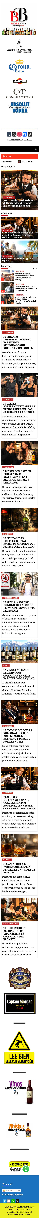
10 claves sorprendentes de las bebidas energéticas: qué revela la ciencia (26, 300)
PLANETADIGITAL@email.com (19, 140)
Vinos (5, 666)
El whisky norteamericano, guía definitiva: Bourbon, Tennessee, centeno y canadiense (17, 235)
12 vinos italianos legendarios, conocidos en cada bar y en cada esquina (18, 674)
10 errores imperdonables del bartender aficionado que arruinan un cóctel (18, 203)
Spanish (8, 1190)
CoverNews (13, 1215)
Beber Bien (9, 197)
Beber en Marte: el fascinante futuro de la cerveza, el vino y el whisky (24, 277)
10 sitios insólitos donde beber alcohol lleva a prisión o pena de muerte (19, 606)
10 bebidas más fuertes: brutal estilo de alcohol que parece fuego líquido (19, 542)
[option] (19, 190)
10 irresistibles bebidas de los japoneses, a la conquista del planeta (14, 934)
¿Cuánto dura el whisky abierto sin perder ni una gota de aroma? (19, 868)
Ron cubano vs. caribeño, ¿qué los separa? (17, 259)
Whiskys (7, 860)
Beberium (20, 271)
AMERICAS (7, 230)
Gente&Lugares (10, 598)
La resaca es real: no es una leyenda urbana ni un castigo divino (26, 288)
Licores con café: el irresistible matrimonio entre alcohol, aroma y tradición (17, 477)
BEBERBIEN (8, 467)
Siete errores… (13, 161)
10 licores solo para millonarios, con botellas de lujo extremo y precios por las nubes (17, 736)
